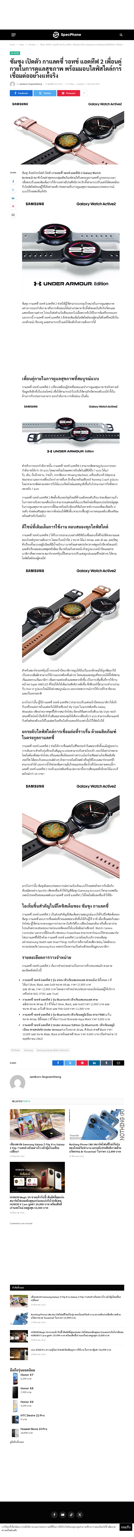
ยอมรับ (126, 1527)
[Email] (13, 214)
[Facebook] (13, 181)
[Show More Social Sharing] (84, 93)
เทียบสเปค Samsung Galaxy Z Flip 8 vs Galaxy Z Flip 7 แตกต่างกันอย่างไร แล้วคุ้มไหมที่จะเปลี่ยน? (37, 1148)
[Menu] (13, 35)
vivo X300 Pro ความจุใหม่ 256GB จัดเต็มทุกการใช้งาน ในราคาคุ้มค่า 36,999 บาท (71, 1349)
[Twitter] (13, 190)
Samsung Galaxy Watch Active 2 (52, 1050)
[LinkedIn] (13, 198)
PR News (15, 53)
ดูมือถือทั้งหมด (17, 1441)
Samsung (28, 1050)
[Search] (121, 35)
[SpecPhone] (67, 35)
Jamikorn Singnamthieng (30, 84)
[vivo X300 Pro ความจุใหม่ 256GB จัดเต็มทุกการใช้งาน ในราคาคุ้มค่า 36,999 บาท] (19, 1354)
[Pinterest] (13, 206)
